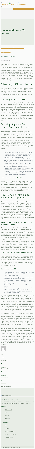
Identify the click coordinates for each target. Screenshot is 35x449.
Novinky (7, 415)
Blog (6, 425)
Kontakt (7, 428)
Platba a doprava (9, 431)
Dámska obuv (8, 412)
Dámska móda (8, 410)
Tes (2, 354)
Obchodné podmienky (10, 434)
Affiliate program (9, 437)
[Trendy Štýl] (17, 4)
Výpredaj (7, 418)
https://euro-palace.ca (14, 303)
